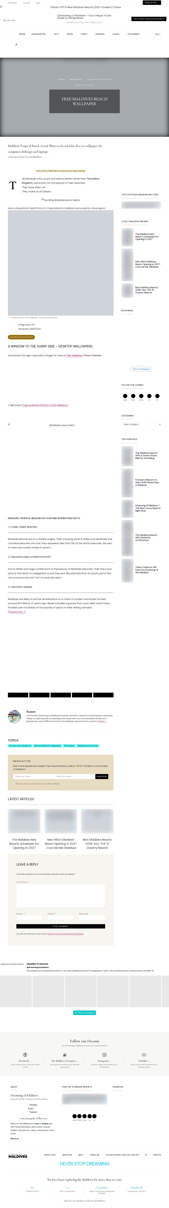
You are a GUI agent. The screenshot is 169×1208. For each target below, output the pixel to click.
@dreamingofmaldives (38, 967)
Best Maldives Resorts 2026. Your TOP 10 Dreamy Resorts (97, 844)
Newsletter (67, 1155)
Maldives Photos (75, 79)
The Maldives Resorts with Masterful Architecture (146, 538)
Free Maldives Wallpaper (48, 745)
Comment (22, 882)
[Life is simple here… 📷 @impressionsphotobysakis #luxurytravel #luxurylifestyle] (145, 324)
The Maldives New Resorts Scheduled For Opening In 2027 (24, 844)
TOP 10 (56, 34)
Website (83, 914)
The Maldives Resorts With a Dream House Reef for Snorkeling (146, 456)
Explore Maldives (39, 34)
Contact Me (26, 3)
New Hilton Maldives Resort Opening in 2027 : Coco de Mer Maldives (61, 844)
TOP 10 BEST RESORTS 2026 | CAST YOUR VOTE (122, 1155)
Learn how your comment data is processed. (66, 934)
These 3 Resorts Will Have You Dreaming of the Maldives (146, 570)
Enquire (22, 34)
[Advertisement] (84, 50)
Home (11, 34)
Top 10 (157, 34)
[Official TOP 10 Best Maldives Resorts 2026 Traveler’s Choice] (84, 7)
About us (15, 1138)
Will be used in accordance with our (38, 784)
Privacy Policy (54, 784)
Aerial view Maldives (21, 745)
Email (52, 913)
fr (16, 44)
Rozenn (30, 711)
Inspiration (99, 34)
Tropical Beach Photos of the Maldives (45, 405)
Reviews (70, 34)
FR (146, 1155)
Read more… (16, 611)
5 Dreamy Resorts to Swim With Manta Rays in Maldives (147, 482)
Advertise (157, 1155)
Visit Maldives (74, 355)
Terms (40, 678)
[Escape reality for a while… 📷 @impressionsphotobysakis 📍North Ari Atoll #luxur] (145, 340)
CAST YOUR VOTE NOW (82, 669)
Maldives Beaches (88, 745)
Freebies (70, 745)
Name (20, 913)
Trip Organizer (133, 34)
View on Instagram (141, 369)
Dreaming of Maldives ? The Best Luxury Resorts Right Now (148, 508)
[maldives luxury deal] (61, 425)
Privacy (33, 678)
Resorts (84, 34)
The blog (61, 79)
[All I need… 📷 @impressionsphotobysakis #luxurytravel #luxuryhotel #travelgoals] (145, 356)
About (38, 3)
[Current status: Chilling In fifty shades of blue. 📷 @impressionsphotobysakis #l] (129, 340)
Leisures (115, 34)
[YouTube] (152, 34)
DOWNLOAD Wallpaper (21, 337)
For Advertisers (12, 3)
